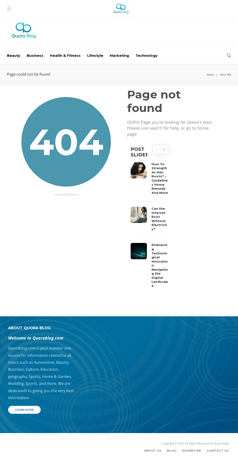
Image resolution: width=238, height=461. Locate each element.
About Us (152, 450)
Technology (147, 55)
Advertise (191, 450)
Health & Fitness (65, 55)
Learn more (24, 409)
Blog (171, 450)
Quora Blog (221, 443)
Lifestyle (95, 55)
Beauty (13, 55)
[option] (150, 226)
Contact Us (218, 450)
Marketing (119, 55)
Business (35, 55)
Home (210, 74)
